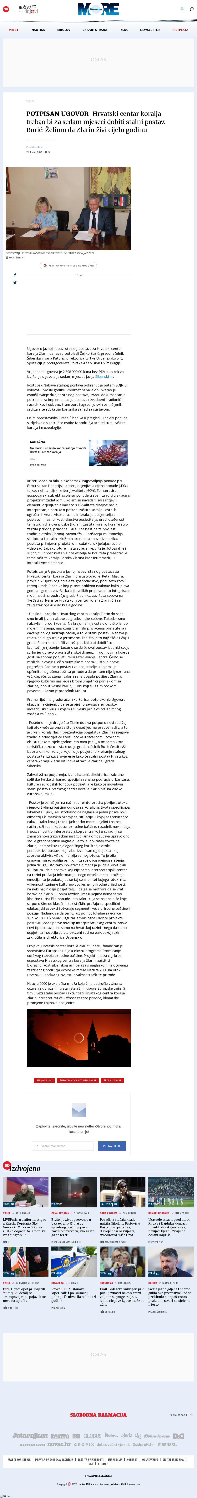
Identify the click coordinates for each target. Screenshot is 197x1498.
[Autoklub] (32, 1444)
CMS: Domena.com (130, 1484)
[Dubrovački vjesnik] (113, 1444)
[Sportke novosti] (76, 1435)
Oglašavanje (150, 1459)
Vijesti (14, 30)
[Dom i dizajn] (179, 1435)
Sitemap (103, 1464)
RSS (90, 1464)
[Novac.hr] (59, 1444)
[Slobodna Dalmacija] (6, 9)
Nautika (38, 30)
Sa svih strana (95, 30)
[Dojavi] (28, 9)
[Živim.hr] (112, 1435)
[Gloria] (127, 1435)
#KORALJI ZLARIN (112, 1080)
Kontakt (132, 1459)
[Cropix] (83, 1444)
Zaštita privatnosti (91, 1459)
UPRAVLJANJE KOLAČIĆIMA (98, 1476)
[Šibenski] (167, 1444)
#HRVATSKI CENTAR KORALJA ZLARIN (78, 1080)
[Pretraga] (191, 9)
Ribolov (63, 30)
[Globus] (92, 1435)
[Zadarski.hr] (144, 1444)
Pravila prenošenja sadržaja (54, 1459)
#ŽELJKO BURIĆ (44, 1080)
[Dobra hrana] (157, 1435)
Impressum (115, 1459)
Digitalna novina (173, 1459)
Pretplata (180, 30)
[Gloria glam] (138, 1435)
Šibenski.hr (104, 376)
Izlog (123, 30)
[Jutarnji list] (30, 1435)
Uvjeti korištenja (19, 1459)
